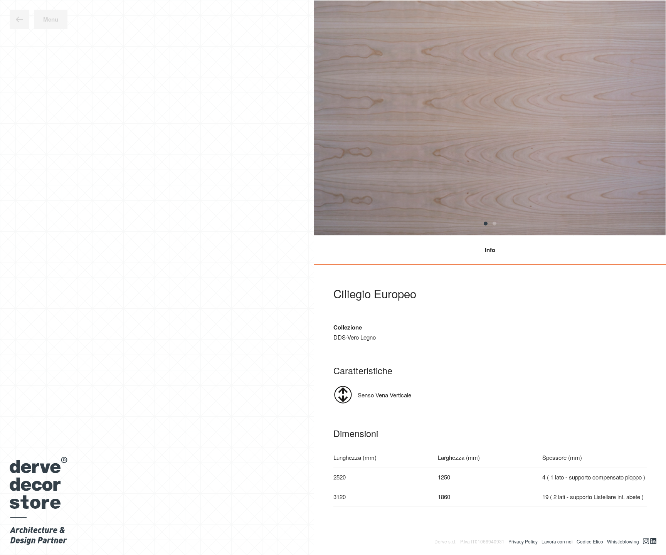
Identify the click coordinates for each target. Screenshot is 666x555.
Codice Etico (590, 541)
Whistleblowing (623, 541)
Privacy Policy (523, 541)
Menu (50, 19)
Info (490, 250)
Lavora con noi (557, 541)
